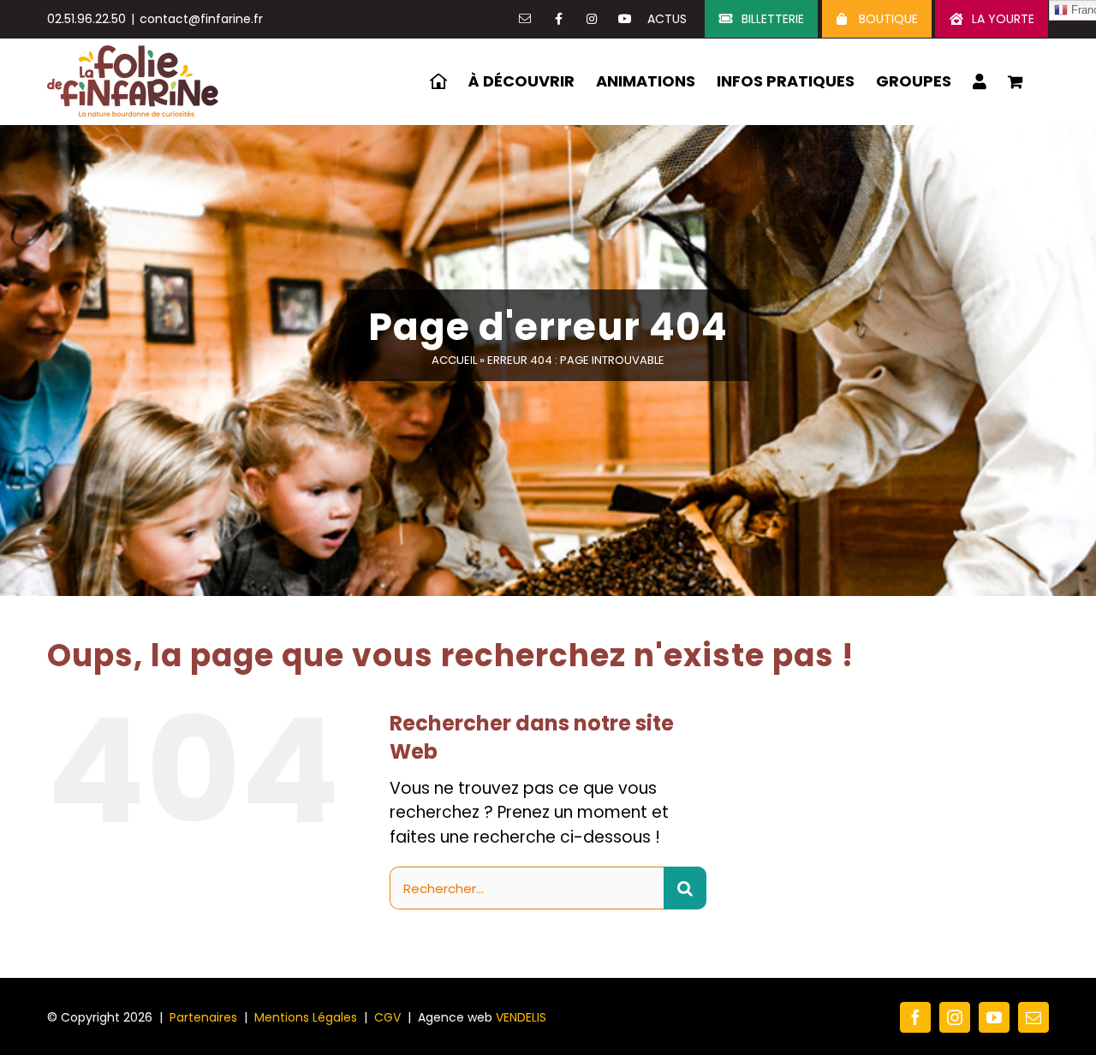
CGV (387, 1017)
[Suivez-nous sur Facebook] (558, 19)
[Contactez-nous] (525, 19)
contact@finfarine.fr (201, 18)
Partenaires (203, 1017)
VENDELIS (521, 1017)
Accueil (454, 360)
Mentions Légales (305, 1017)
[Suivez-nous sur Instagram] (591, 19)
